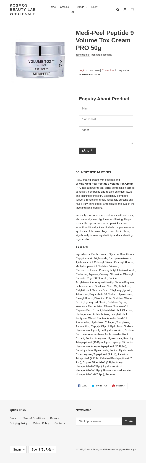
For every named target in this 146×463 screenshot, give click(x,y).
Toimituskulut (83, 54)
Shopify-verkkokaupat (125, 449)
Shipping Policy (19, 423)
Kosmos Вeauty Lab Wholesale (23, 9)
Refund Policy (41, 423)
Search (14, 418)
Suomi (17, 449)
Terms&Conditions (34, 418)
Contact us (108, 70)
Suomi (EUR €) (41, 449)
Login (82, 70)
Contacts (59, 423)
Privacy (54, 418)
